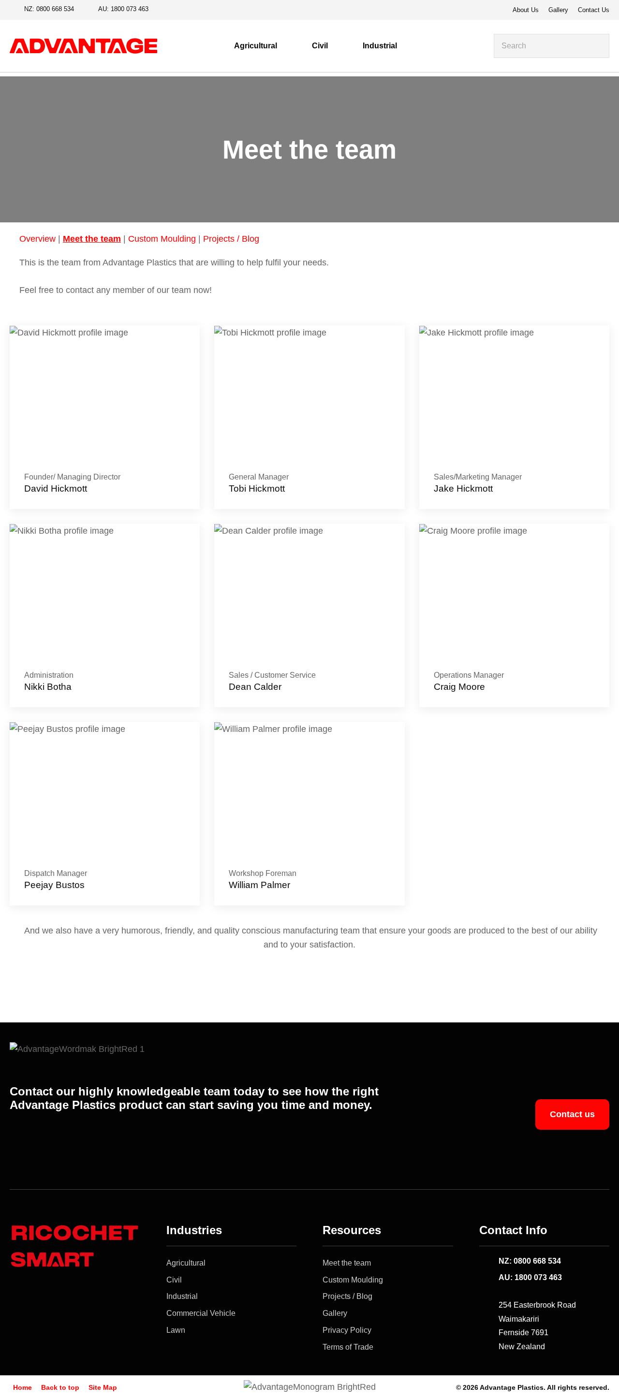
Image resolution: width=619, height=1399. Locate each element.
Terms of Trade (348, 1347)
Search (597, 46)
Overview (37, 239)
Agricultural (255, 46)
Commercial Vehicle (201, 1313)
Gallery (558, 10)
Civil (320, 46)
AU (123, 9)
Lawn (175, 1330)
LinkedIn (197, 9)
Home (22, 1387)
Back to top (60, 1387)
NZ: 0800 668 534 (530, 1261)
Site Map (102, 1387)
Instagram (180, 9)
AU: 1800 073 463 (530, 1277)
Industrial (380, 46)
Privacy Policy (347, 1330)
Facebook (164, 9)
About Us (526, 10)
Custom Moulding (162, 239)
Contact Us (593, 10)
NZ (49, 9)
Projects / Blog (231, 239)
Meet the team (92, 239)
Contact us (572, 1114)
